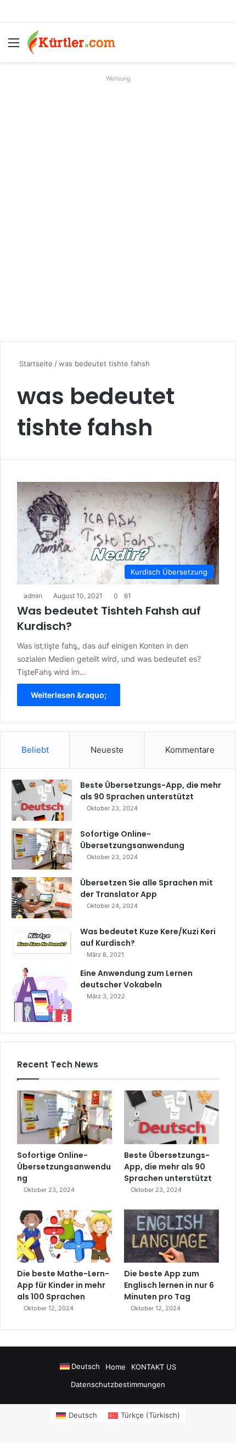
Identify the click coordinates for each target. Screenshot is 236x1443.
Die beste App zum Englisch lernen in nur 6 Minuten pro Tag (169, 1285)
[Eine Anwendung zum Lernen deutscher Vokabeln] (42, 995)
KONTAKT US (153, 1366)
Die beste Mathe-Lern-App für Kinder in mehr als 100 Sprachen (63, 1285)
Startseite (35, 363)
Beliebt (35, 750)
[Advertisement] (118, 204)
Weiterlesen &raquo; (68, 695)
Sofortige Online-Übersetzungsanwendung (132, 839)
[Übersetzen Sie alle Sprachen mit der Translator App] (42, 897)
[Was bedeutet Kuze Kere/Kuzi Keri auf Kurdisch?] (42, 943)
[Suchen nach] (222, 46)
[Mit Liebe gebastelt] (71, 42)
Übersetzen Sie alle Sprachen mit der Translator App (146, 888)
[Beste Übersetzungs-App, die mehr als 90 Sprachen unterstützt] (42, 800)
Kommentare (190, 750)
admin (33, 596)
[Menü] (13, 46)
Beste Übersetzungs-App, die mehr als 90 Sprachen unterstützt (150, 791)
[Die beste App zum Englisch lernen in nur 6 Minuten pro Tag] (171, 1236)
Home (115, 1366)
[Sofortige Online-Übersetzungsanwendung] (42, 849)
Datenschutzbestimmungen (118, 1384)
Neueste (107, 750)
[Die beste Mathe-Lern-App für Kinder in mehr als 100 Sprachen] (64, 1236)
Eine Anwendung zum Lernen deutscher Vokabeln (136, 979)
